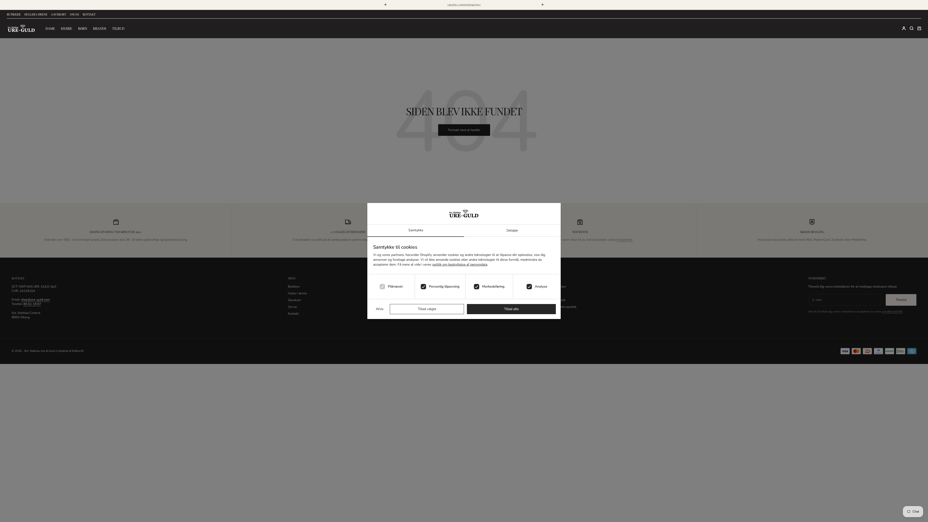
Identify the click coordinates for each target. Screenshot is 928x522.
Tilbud (118, 28)
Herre (66, 28)
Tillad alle (511, 309)
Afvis (380, 309)
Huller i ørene (35, 14)
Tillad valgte (427, 309)
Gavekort (58, 14)
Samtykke (415, 230)
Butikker (14, 14)
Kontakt (89, 14)
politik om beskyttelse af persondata (459, 264)
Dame (50, 28)
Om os (74, 14)
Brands (99, 28)
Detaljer (512, 230)
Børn (82, 28)
